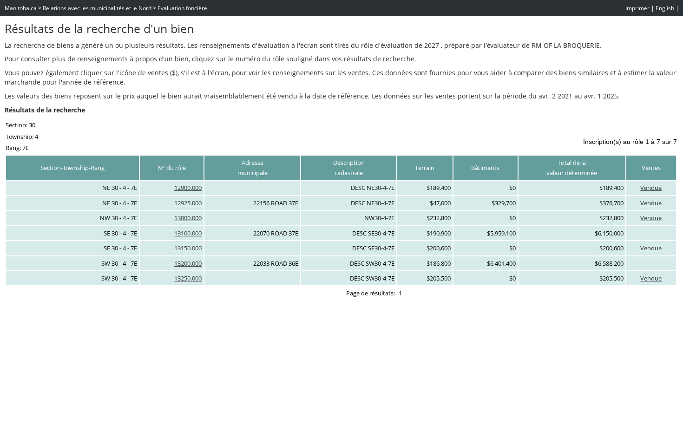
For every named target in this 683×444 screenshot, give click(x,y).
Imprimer (637, 8)
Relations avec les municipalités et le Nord (97, 8)
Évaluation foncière (182, 8)
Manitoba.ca (21, 8)
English (665, 8)
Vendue (651, 187)
